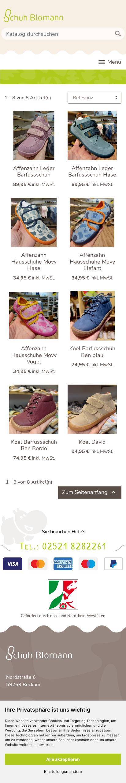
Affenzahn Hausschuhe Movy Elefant (92, 261)
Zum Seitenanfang (89, 492)
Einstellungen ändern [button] (63, 771)
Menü (109, 62)
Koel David (92, 442)
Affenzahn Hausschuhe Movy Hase (34, 261)
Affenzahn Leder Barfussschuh (33, 172)
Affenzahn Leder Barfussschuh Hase (92, 172)
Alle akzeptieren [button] (63, 759)
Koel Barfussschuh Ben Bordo (34, 445)
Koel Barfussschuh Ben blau (92, 352)
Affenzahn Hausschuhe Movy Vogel (34, 355)
